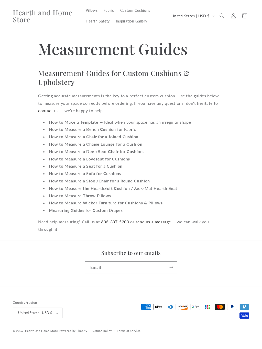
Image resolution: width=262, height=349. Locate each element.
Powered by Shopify (73, 330)
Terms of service (128, 330)
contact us (48, 110)
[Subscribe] (171, 267)
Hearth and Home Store (41, 330)
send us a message (153, 221)
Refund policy (102, 330)
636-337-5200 (115, 221)
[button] (222, 15)
